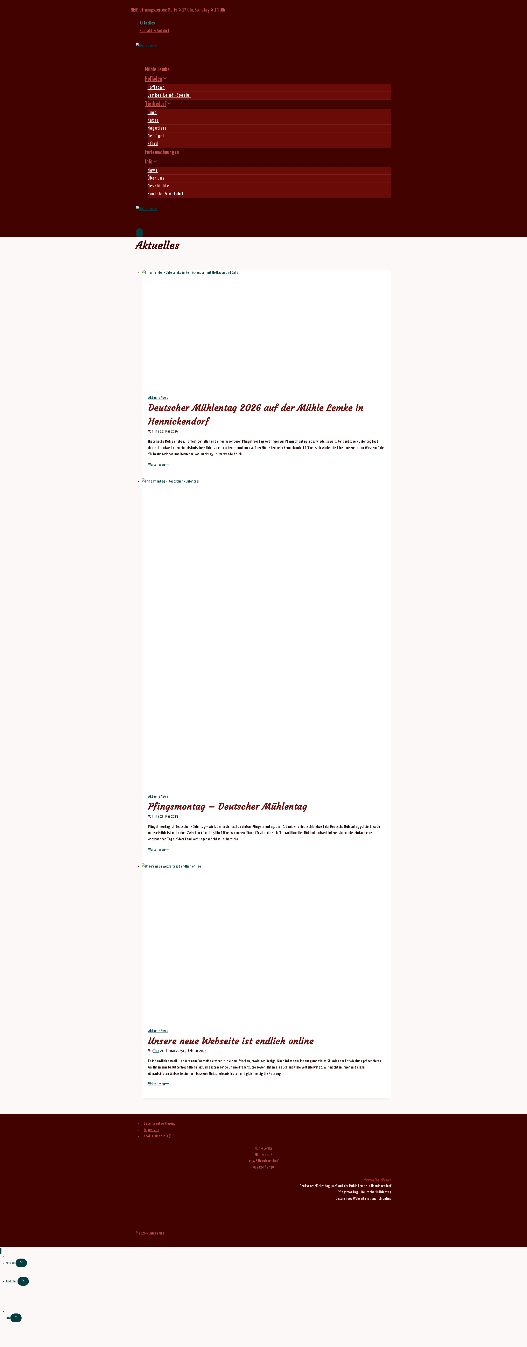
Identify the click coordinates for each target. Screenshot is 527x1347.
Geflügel (156, 136)
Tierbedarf (11, 1281)
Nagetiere (157, 128)
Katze (153, 120)
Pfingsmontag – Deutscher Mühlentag (227, 806)
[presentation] (266, 329)
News (153, 170)
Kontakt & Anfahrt (154, 31)
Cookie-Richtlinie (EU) (159, 1136)
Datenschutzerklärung (160, 1123)
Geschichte (159, 186)
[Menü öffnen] (139, 232)
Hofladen (156, 87)
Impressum (151, 1130)
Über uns (156, 178)
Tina (156, 431)
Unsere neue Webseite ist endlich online (231, 1041)
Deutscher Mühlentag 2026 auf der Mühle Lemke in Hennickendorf (345, 1186)
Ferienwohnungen (162, 152)
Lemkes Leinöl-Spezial (169, 95)
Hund (152, 112)
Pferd (153, 144)
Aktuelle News (158, 398)
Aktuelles (147, 23)
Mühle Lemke (157, 69)
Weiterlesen (158, 464)
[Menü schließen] (0, 1251)
